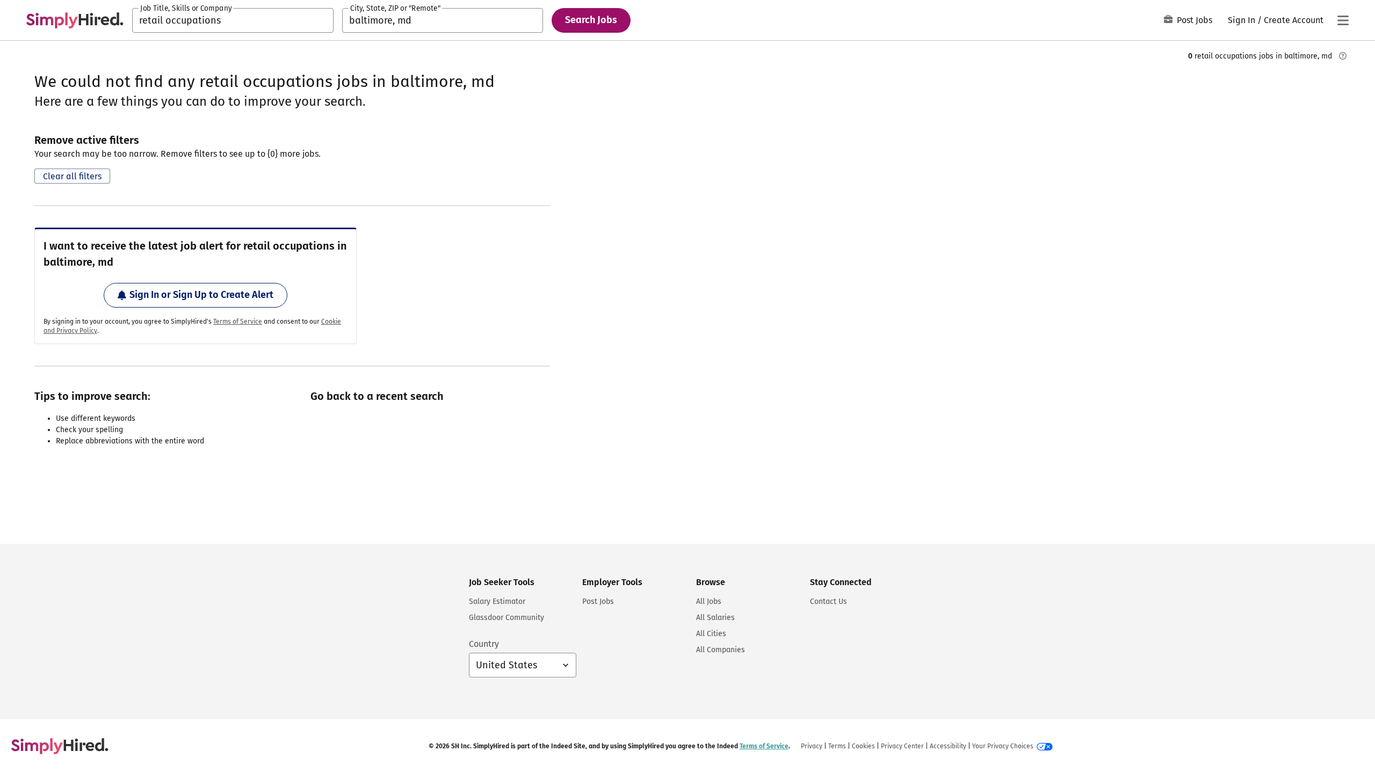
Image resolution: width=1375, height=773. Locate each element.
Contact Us (828, 601)
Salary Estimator (497, 601)
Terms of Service (237, 321)
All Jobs (708, 601)
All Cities (711, 633)
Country (484, 644)
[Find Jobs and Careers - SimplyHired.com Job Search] (75, 20)
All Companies (720, 649)
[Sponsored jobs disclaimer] (1342, 55)
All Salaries (715, 617)
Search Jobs (591, 20)
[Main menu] (1342, 20)
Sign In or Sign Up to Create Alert (201, 295)
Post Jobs (1194, 20)
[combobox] (233, 20)
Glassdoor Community (506, 617)
